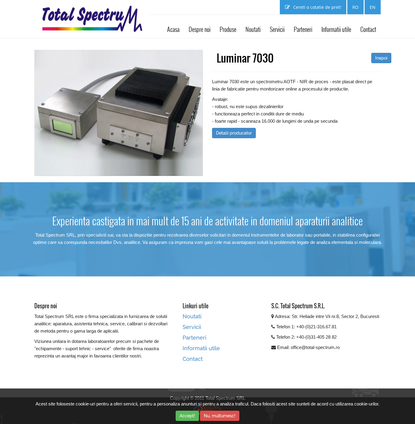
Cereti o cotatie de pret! (316, 7)
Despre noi (200, 29)
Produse (228, 29)
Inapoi (381, 58)
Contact (368, 29)
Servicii (277, 29)
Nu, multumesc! (219, 415)
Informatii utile (336, 29)
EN (373, 7)
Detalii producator (234, 133)
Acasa (173, 29)
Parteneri (303, 29)
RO (355, 7)
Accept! (187, 415)
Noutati (253, 29)
